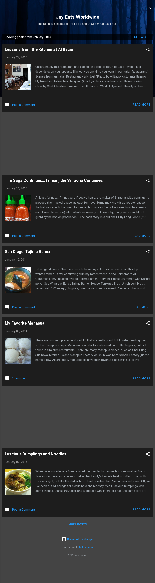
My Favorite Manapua (24, 323)
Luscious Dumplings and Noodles (35, 454)
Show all (142, 37)
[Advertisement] (77, 143)
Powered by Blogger (80, 539)
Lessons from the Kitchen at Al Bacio (39, 49)
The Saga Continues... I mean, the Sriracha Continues (54, 180)
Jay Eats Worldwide (77, 17)
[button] (147, 50)
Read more (141, 104)
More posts (77, 524)
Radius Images (86, 547)
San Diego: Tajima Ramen (28, 251)
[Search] (149, 8)
